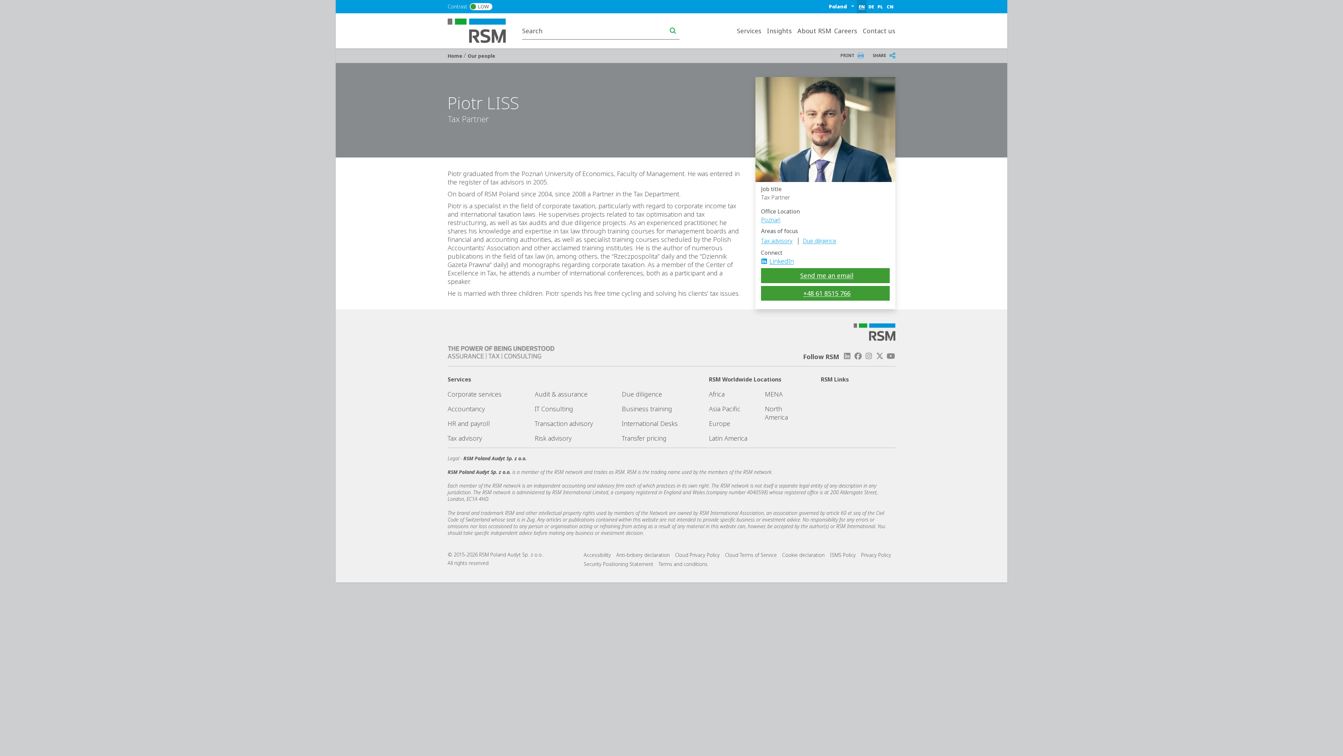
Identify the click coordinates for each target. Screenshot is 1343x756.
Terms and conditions (683, 564)
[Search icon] (673, 31)
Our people (481, 55)
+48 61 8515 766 (827, 293)
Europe (719, 423)
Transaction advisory (564, 423)
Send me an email (826, 275)
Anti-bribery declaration (643, 555)
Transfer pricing (644, 438)
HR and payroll (469, 423)
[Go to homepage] (481, 30)
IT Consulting (554, 409)
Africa (717, 394)
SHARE (879, 55)
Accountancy (466, 409)
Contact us (879, 31)
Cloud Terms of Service (751, 555)
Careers (845, 31)
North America (776, 413)
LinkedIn (781, 261)
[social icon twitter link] (879, 356)
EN (862, 7)
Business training (647, 409)
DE (871, 7)
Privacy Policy (876, 555)
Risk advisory (553, 438)
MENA (774, 394)
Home (456, 55)
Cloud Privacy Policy (697, 555)
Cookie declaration (803, 555)
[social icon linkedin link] (766, 261)
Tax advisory (777, 241)
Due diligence (819, 241)
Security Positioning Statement (618, 564)
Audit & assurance (561, 394)
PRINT (847, 55)
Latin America (728, 438)
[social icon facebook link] (857, 356)
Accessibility (597, 555)
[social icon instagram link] (868, 356)
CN (890, 7)
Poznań (771, 220)
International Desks (650, 423)
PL (880, 7)
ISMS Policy (843, 555)
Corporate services (475, 394)
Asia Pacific (724, 409)
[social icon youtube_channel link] (890, 356)
